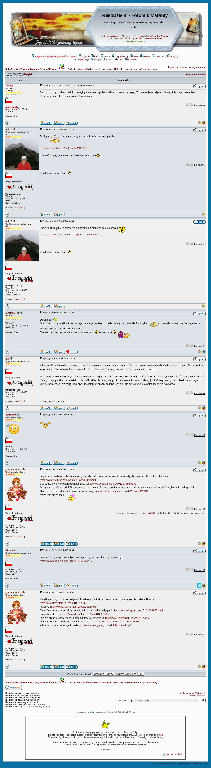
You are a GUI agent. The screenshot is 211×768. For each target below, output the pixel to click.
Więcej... (20, 207)
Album (109, 59)
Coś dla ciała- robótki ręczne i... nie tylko (89, 69)
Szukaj (107, 56)
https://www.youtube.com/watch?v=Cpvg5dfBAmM (68, 480)
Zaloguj (97, 59)
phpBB (91, 712)
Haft (116, 69)
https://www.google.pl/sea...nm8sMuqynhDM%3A (121, 491)
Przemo (110, 712)
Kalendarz (160, 56)
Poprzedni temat (177, 67)
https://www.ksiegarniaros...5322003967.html (138, 610)
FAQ (96, 56)
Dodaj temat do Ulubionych (193, 693)
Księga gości (142, 36)
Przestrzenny (128, 69)
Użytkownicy (121, 56)
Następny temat (197, 67)
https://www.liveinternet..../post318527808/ (85, 614)
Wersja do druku (198, 695)
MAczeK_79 (12, 312)
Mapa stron (127, 36)
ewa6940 (10, 414)
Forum (164, 36)
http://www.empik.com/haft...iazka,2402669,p (64, 148)
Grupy (146, 56)
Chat (119, 59)
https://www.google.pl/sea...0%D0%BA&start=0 (66, 561)
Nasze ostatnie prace (119, 38)
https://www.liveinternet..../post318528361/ (115, 621)
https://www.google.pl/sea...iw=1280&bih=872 (111, 483)
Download (132, 59)
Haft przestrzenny (147, 69)
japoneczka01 (13, 469)
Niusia (9, 550)
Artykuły (86, 56)
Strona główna (111, 36)
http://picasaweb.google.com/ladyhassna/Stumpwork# (70, 234)
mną (160, 735)
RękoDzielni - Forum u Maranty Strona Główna (30, 69)
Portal (154, 36)
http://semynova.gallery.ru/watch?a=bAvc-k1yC (105, 625)
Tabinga (9, 85)
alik (7, 358)
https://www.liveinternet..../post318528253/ (126, 618)
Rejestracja (83, 59)
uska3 (9, 129)
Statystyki (175, 56)
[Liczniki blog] (172, 754)
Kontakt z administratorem (147, 38)
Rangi (136, 56)
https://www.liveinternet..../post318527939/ (63, 603)
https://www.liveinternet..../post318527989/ (73, 606)
